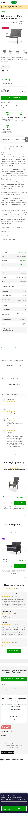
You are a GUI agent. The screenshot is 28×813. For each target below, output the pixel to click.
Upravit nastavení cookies (16, 745)
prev (1, 488)
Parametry (16, 139)
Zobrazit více (14, 650)
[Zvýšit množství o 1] (25, 92)
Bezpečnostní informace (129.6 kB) (11, 348)
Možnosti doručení (7, 83)
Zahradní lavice (22, 252)
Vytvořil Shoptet (15, 747)
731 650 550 (15, 707)
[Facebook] (14, 719)
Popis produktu (6, 139)
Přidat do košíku (14, 98)
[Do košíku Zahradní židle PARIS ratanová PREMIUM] (20, 503)
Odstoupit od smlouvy (7, 752)
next (27, 488)
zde (24, 799)
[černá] (3, 71)
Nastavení (14, 803)
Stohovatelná (23, 265)
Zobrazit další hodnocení (20, 455)
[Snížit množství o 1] (20, 92)
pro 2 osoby (23, 260)
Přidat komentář (14, 384)
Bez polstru (23, 273)
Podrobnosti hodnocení (21, 22)
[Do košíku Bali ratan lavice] (20, 566)
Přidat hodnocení (14, 366)
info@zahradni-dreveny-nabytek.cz (15, 704)
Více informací (9, 61)
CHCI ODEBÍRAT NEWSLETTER (14, 679)
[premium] (8, 71)
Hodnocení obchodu (14, 584)
